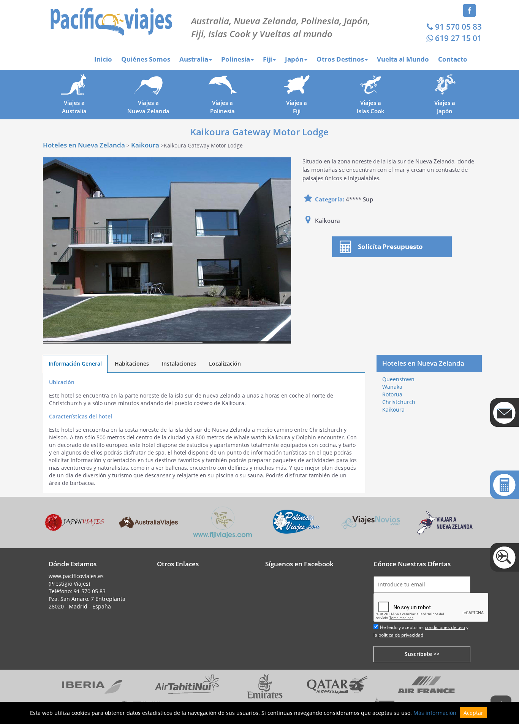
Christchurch (398, 402)
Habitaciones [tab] (132, 363)
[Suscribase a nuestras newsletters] (504, 412)
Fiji (267, 59)
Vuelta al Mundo (403, 59)
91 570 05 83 (458, 26)
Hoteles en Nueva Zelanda (84, 145)
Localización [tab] (225, 363)
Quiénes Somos (145, 59)
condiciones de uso (445, 627)
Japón (294, 59)
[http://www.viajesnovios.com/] (370, 521)
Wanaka (392, 386)
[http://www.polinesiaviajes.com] (296, 521)
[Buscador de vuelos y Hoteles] (504, 557)
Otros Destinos (340, 59)
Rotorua (392, 394)
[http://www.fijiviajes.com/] (222, 521)
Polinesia (235, 59)
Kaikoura (145, 145)
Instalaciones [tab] (179, 363)
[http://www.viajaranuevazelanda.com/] (444, 521)
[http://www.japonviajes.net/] (74, 521)
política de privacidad (400, 635)
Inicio (103, 59)
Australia (193, 59)
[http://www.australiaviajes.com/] (148, 521)
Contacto (452, 59)
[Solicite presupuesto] (504, 485)
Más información (434, 712)
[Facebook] (469, 9)
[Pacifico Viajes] (111, 21)
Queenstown (398, 379)
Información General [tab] (75, 363)
